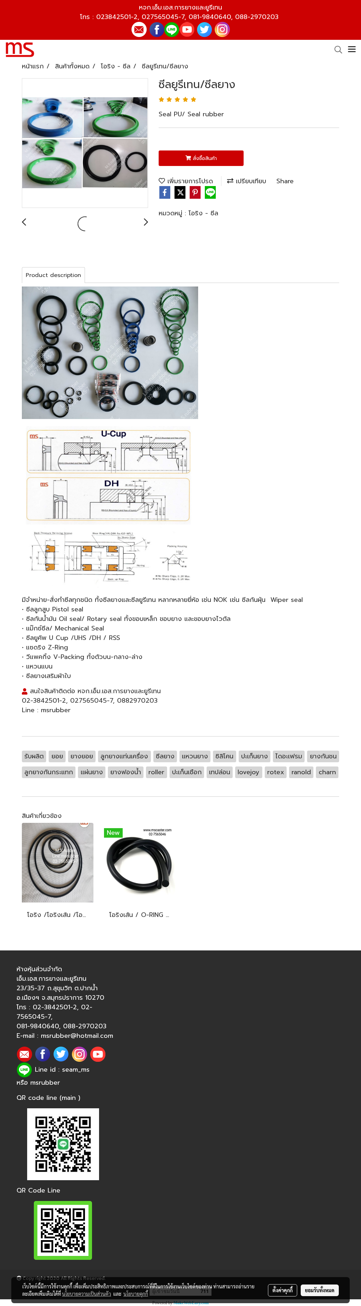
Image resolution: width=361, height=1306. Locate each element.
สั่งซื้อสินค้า (204, 158)
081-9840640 (210, 17)
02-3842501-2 (55, 1007)
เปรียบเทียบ (249, 181)
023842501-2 (116, 17)
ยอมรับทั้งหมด (320, 1290)
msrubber (56, 710)
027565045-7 (163, 17)
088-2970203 (257, 17)
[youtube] (187, 29)
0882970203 (137, 701)
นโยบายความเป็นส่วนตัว (86, 1293)
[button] (336, 50)
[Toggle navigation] (352, 49)
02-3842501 (40, 701)
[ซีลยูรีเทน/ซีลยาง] (85, 143)
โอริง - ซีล (203, 213)
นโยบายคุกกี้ (135, 1293)
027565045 (88, 701)
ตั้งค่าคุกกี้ (283, 1290)
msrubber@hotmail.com (77, 1036)
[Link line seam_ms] (171, 29)
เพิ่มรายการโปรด (189, 181)
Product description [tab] (53, 275)
